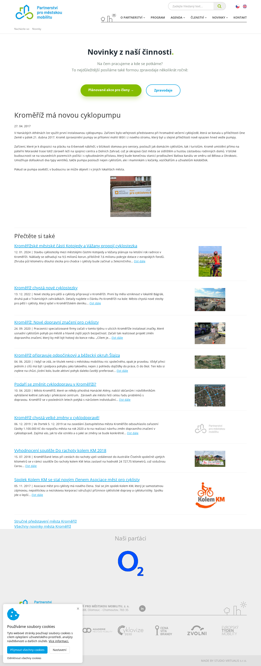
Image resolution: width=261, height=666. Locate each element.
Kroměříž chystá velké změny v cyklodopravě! (56, 417)
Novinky (218, 17)
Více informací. (59, 641)
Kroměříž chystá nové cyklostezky (45, 287)
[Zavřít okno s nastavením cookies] (78, 609)
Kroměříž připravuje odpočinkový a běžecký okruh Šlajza (67, 355)
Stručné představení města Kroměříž (45, 521)
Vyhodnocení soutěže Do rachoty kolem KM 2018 (60, 450)
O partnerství (131, 17)
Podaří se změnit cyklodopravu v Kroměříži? (55, 384)
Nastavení (59, 650)
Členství (197, 17)
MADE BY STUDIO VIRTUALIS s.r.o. (224, 661)
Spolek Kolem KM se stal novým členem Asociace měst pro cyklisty (77, 479)
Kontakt (240, 17)
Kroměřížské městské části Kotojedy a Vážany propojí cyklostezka (75, 246)
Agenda (176, 17)
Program (158, 17)
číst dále (139, 261)
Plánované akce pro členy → (111, 90)
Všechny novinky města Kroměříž (42, 526)
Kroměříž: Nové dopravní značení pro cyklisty (56, 322)
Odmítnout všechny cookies (24, 658)
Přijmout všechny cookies (27, 650)
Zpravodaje (163, 90)
